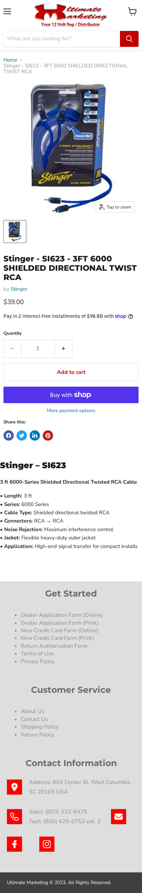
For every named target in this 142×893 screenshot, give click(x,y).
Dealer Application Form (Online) (62, 615)
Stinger (19, 289)
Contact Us (34, 719)
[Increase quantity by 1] (63, 348)
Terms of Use (38, 653)
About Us (32, 711)
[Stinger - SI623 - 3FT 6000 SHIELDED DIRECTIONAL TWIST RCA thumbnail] (15, 231)
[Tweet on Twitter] (22, 435)
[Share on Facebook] (8, 435)
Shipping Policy (40, 727)
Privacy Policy (38, 661)
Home (10, 60)
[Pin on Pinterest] (48, 435)
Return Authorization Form (54, 646)
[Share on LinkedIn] (35, 435)
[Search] (129, 39)
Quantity (12, 333)
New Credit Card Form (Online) (59, 630)
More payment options (71, 410)
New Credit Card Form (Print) (57, 638)
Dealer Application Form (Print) (60, 623)
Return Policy (37, 735)
